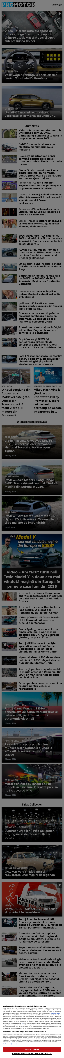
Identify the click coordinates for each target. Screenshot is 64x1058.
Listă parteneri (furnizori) (10, 1044)
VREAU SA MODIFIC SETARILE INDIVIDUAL (32, 1053)
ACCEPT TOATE (32, 1049)
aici (22, 1023)
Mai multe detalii (55, 1013)
